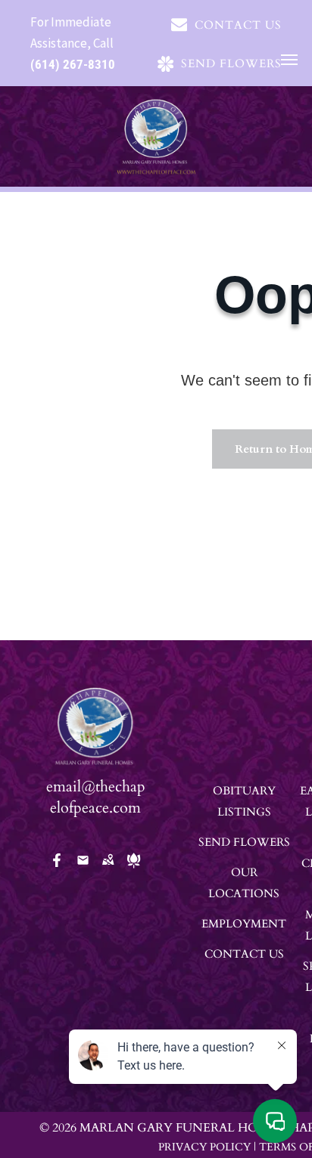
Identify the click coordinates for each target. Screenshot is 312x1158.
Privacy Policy (204, 1147)
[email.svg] (82, 865)
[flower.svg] (133, 870)
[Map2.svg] (107, 870)
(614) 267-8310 (72, 64)
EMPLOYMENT (243, 923)
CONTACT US (244, 953)
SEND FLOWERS (244, 842)
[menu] (289, 60)
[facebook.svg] (57, 870)
